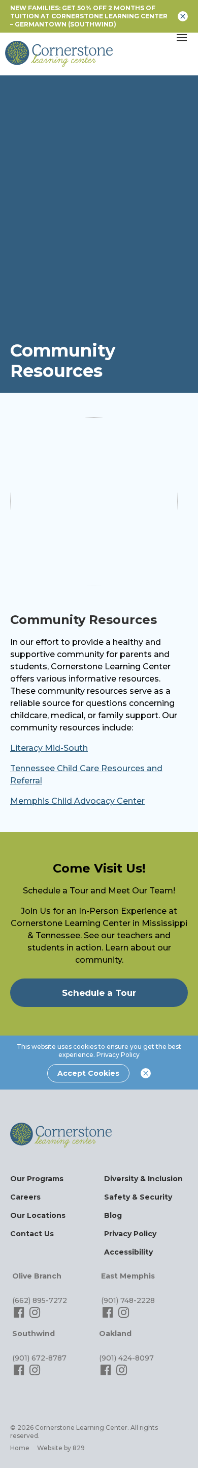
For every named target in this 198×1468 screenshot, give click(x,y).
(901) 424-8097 (126, 1358)
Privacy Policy (118, 1054)
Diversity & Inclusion (143, 1179)
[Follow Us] (20, 1316)
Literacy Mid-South (49, 748)
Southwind (33, 1333)
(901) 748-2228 (128, 1300)
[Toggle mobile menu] (182, 37)
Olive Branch (36, 1276)
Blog (113, 1215)
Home (19, 1448)
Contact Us (32, 1234)
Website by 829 (61, 1448)
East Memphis (128, 1276)
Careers (25, 1197)
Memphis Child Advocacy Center (77, 801)
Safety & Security (138, 1197)
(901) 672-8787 (39, 1358)
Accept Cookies (88, 1073)
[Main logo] (61, 1135)
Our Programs (36, 1179)
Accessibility (128, 1252)
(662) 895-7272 (39, 1300)
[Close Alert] (183, 16)
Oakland (115, 1333)
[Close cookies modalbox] (146, 1073)
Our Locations (37, 1215)
